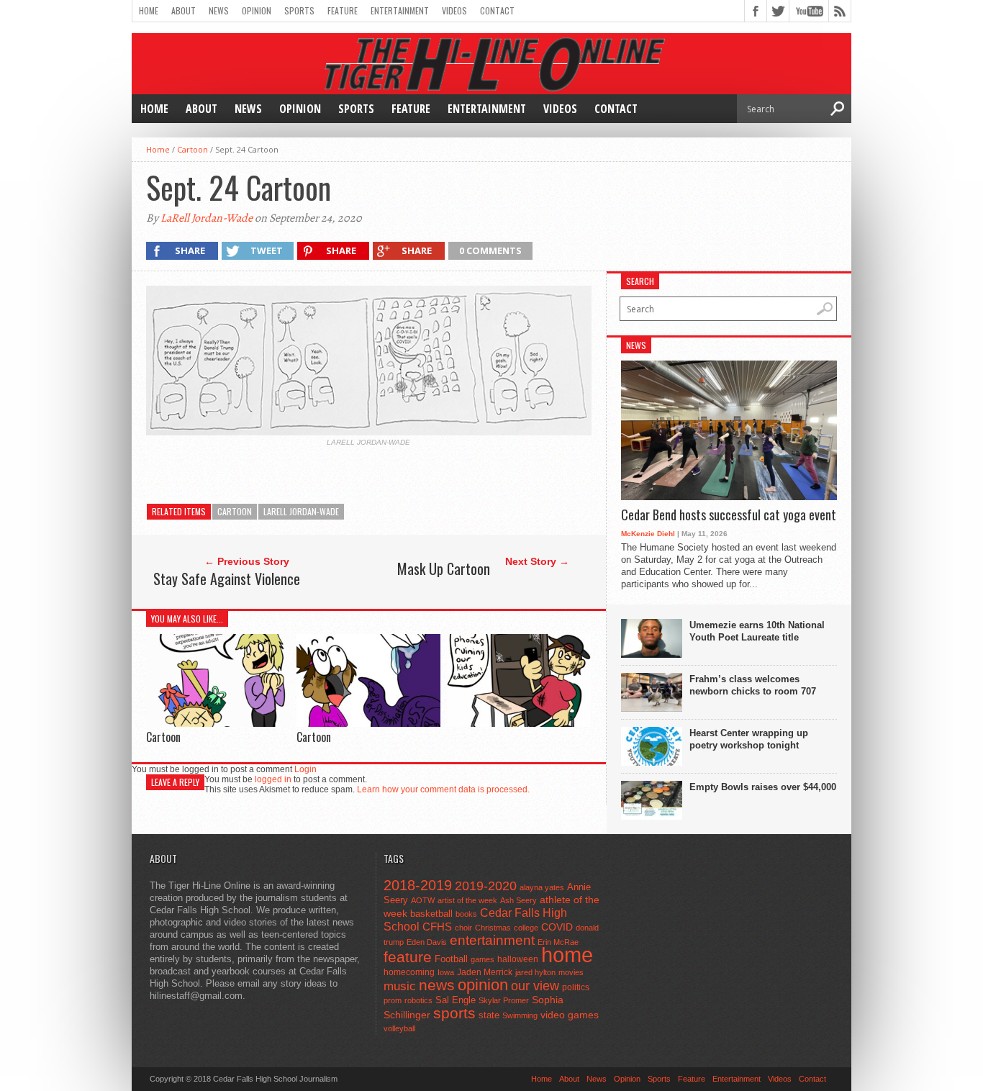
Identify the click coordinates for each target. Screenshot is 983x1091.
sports (454, 1013)
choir (463, 927)
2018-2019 (418, 885)
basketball (431, 913)
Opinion (256, 10)
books (466, 914)
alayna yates (542, 887)
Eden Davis (427, 942)
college (526, 927)
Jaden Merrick (484, 972)
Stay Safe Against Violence (226, 578)
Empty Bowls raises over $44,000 (762, 787)
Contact (497, 10)
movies (571, 972)
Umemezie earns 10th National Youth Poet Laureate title (757, 631)
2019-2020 (486, 886)
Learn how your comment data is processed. (443, 789)
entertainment (492, 940)
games (482, 959)
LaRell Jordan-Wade (206, 218)
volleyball (399, 1028)
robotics (418, 1000)
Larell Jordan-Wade (301, 511)
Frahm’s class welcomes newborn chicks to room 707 (752, 685)
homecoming (409, 972)
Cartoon (192, 149)
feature (408, 957)
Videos (454, 10)
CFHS (437, 926)
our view (535, 986)
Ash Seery (518, 900)
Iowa (446, 972)
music (400, 986)
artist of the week (467, 900)
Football (451, 959)
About (183, 10)
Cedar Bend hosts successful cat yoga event (728, 515)
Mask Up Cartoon (443, 568)
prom (393, 1000)
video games (569, 1015)
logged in (273, 779)
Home (148, 10)
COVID (557, 927)
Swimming (520, 1015)
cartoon (234, 511)
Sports (299, 10)
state (489, 1015)
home (567, 954)
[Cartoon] (218, 723)
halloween (517, 959)
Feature (342, 10)
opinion (483, 985)
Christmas (493, 927)
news (437, 985)
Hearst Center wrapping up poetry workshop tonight (748, 739)
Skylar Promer (504, 1000)
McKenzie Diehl (648, 534)
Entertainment (400, 10)
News (219, 10)
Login (305, 769)
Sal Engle (455, 1000)
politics (575, 987)
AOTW (423, 900)
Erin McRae (558, 942)
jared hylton (535, 972)
